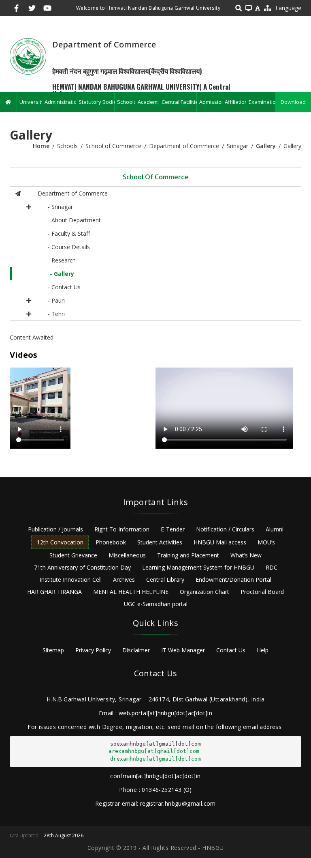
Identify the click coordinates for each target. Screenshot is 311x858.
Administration (60, 101)
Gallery (266, 146)
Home (41, 146)
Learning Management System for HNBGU (198, 567)
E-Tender (173, 529)
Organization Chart (204, 592)
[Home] (28, 56)
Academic (148, 101)
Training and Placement (188, 555)
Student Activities (159, 542)
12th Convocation (60, 542)
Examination (262, 101)
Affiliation (235, 101)
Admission (210, 101)
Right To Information (121, 529)
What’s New (246, 555)
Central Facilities (179, 101)
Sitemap (53, 650)
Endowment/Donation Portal (233, 579)
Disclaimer (136, 650)
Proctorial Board (262, 592)
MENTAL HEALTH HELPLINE (130, 592)
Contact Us (230, 650)
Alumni (274, 529)
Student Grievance (73, 555)
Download (293, 101)
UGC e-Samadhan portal (155, 604)
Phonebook (111, 542)
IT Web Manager (183, 650)
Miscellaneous (127, 555)
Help (262, 650)
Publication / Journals (55, 529)
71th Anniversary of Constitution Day (82, 567)
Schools (126, 101)
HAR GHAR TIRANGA (54, 592)
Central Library (165, 579)
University (30, 101)
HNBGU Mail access (220, 542)
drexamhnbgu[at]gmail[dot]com (155, 759)
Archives (124, 579)
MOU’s (266, 542)
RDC (271, 567)
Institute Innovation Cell (71, 579)
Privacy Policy (93, 650)
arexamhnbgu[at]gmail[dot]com (154, 751)
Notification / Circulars (225, 529)
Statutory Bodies (96, 101)
